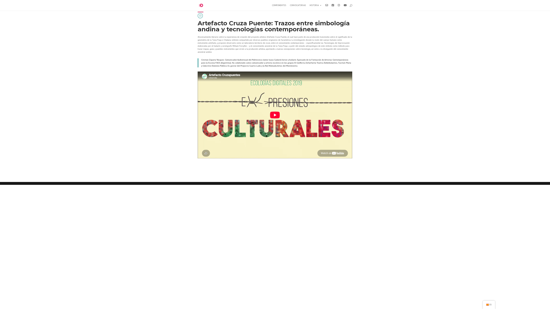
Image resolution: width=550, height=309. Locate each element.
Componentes (279, 5)
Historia (314, 5)
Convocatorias (298, 5)
